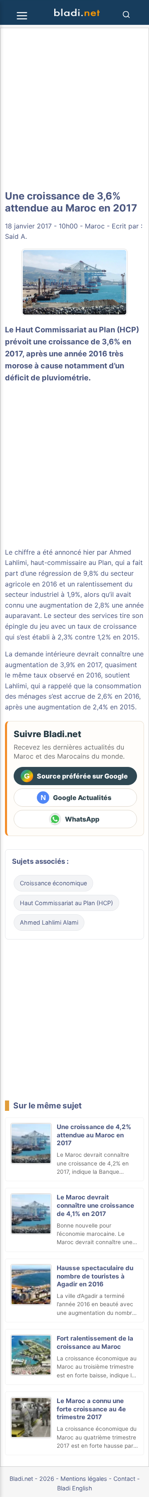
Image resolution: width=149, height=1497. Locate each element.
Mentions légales (83, 1478)
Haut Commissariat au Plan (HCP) (77, 329)
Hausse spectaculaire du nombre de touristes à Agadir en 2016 (95, 1276)
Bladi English (74, 1488)
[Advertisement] (74, 109)
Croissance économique (53, 883)
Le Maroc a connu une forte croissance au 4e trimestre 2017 (91, 1409)
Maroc (95, 226)
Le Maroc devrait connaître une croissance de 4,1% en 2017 (95, 1205)
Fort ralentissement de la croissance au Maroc (95, 1342)
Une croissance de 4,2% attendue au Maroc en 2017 (94, 1135)
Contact (124, 1478)
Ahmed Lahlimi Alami (49, 922)
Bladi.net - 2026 (32, 1478)
